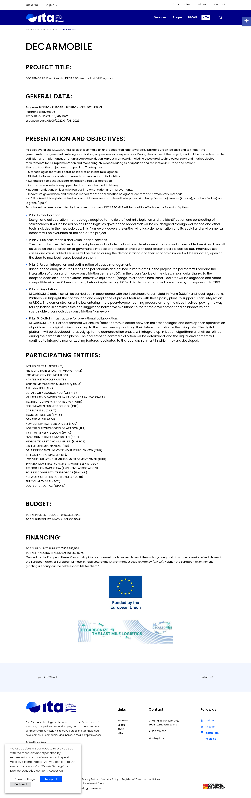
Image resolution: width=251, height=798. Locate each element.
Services (160, 17)
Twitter (209, 720)
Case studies (181, 4)
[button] (246, 21)
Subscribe (32, 5)
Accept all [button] (51, 779)
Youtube (210, 739)
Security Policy (109, 779)
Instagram (212, 732)
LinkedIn (210, 726)
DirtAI (204, 677)
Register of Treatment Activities (141, 779)
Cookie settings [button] (25, 779)
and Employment (68, 726)
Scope (177, 17)
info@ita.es (159, 738)
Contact (219, 4)
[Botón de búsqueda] (220, 17)
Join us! (202, 4)
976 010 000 (158, 731)
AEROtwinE (51, 677)
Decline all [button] (21, 784)
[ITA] (45, 22)
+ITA (206, 17)
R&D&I (192, 17)
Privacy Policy (90, 779)
